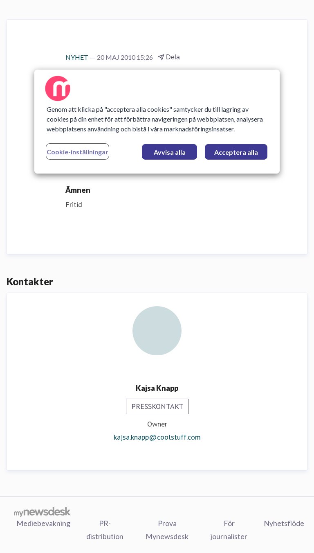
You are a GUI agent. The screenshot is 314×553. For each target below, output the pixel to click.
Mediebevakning (43, 523)
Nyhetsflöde (284, 523)
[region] (157, 122)
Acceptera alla (236, 152)
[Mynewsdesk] (42, 511)
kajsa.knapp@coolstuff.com (157, 437)
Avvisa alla (170, 152)
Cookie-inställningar (77, 152)
